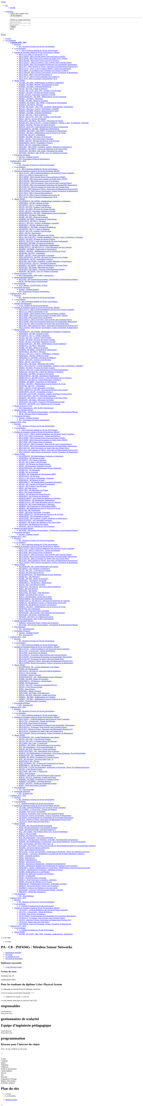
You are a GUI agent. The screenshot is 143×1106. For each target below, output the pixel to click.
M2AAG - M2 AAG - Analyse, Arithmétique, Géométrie (39, 109)
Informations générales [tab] (13, 952)
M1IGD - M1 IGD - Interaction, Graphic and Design (37, 749)
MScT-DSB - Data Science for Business (33, 653)
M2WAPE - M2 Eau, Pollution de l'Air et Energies (37, 526)
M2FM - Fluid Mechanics (28, 860)
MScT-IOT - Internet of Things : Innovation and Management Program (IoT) (46, 661)
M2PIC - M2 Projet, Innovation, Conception (34, 512)
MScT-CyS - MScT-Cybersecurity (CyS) (33, 54)
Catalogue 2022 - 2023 (18, 536)
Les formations (10, 40)
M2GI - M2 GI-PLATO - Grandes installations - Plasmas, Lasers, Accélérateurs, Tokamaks (51, 237)
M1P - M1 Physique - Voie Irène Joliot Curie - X (36, 759)
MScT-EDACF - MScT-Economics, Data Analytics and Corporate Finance (45, 62)
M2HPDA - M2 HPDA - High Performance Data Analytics (40, 775)
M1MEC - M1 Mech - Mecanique (31, 99)
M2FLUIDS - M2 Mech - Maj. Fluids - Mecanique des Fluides (41, 121)
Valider (13, 27)
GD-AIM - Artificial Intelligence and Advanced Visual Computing (42, 807)
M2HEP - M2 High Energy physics (31, 595)
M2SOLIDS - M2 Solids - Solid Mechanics (34, 615)
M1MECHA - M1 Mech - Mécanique (32, 215)
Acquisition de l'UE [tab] (12, 957)
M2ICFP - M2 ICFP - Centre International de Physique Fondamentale (43, 127)
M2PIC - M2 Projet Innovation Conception (34, 611)
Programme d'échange (22, 155)
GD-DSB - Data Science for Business (32, 811)
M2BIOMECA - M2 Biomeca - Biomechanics (35, 583)
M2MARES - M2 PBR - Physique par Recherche (36, 243)
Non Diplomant (19, 283)
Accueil (8, 38)
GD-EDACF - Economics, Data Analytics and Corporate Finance (42, 918)
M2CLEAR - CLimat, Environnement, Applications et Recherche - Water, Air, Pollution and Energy (54, 767)
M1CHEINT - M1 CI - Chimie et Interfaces (34, 205)
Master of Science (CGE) (23, 273)
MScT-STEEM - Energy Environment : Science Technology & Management (46, 663)
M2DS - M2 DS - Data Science (30, 233)
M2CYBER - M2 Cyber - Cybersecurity (33, 771)
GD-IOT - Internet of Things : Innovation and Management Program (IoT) (45, 820)
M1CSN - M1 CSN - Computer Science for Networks (38, 741)
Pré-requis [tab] (9, 955)
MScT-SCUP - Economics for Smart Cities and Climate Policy (41, 731)
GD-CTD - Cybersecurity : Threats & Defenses (35, 912)
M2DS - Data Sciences (27, 689)
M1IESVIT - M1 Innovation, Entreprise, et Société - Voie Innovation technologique (48, 840)
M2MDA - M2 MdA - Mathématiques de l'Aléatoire (37, 697)
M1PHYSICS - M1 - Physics (29, 761)
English (12, 8)
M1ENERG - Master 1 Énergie (30, 675)
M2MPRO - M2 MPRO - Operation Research (35, 781)
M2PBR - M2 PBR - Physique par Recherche (35, 137)
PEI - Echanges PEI (26, 635)
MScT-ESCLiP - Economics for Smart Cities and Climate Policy (41, 659)
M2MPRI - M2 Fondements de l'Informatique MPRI (37, 506)
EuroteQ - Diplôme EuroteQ (29, 157)
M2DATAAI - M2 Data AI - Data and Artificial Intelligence (40, 587)
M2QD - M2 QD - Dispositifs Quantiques (33, 145)
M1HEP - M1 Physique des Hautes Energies (34, 464)
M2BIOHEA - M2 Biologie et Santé (32, 480)
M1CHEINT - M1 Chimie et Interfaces (32, 460)
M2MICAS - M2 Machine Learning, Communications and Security (42, 603)
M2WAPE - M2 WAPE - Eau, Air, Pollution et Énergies (38, 271)
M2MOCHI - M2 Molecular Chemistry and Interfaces (38, 605)
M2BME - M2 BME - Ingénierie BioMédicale (35, 113)
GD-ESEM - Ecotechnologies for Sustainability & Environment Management (46, 818)
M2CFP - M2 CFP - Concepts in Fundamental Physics (38, 685)
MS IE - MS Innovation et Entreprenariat (33, 281)
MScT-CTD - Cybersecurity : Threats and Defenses (37, 651)
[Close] (2, 1053)
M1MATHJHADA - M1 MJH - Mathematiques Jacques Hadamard (42, 97)
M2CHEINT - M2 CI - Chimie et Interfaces (34, 229)
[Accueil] (3, 2)
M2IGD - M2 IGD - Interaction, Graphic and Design (37, 695)
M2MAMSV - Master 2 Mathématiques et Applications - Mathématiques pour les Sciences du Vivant (54, 868)
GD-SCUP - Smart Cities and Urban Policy (34, 822)
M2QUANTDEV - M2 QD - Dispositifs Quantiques (37, 263)
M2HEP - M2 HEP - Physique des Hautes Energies (37, 125)
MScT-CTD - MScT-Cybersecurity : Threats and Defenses (39, 436)
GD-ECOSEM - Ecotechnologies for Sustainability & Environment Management (47, 916)
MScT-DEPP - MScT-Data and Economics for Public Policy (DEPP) (43, 58)
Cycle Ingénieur (20, 48)
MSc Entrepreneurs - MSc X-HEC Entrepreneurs (36, 275)
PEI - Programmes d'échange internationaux (34, 159)
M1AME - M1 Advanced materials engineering (35, 826)
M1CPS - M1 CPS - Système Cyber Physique (35, 207)
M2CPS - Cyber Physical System (30, 687)
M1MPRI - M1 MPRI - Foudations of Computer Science (39, 757)
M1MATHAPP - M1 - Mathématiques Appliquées (36, 755)
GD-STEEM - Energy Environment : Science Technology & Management (45, 924)
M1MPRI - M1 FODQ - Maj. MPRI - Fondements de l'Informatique (43, 103)
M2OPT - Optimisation (27, 876)
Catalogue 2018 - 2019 (18, 898)
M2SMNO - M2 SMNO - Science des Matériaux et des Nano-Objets (43, 265)
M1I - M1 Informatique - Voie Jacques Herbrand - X (37, 747)
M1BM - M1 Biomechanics (28, 669)
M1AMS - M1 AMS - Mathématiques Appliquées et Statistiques (41, 83)
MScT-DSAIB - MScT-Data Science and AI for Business (39, 60)
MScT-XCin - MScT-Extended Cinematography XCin (38, 79)
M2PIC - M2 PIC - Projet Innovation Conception (36, 139)
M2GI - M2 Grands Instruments (30, 492)
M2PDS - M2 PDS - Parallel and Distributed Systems (38, 783)
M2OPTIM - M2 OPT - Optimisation (32, 135)
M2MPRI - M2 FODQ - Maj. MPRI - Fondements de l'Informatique (43, 131)
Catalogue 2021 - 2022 (18, 637)
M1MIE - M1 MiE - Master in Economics (33, 679)
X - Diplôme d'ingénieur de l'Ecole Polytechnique (36, 930)
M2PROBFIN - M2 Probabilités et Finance (34, 516)
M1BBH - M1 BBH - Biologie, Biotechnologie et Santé (38, 85)
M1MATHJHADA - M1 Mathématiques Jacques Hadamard (40, 468)
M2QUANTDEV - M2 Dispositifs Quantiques (35, 520)
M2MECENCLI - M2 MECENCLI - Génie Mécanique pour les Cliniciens (45, 247)
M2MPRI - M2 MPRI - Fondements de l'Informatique (38, 249)
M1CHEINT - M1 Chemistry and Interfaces (34, 569)
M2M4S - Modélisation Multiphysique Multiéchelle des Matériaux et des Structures (48, 866)
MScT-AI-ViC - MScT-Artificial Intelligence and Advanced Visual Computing (46, 173)
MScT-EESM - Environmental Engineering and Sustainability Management (45, 657)
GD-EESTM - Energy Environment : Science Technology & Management (45, 816)
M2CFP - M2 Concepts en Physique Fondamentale (37, 484)
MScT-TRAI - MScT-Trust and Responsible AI (35, 75)
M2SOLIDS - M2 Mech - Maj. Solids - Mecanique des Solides (41, 151)
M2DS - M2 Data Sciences (28, 589)
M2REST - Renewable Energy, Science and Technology (39, 623)
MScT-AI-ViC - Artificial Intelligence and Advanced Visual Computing (44, 649)
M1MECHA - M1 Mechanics (29, 577)
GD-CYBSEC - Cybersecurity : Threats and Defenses (38, 809)
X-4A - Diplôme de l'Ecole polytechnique (33, 305)
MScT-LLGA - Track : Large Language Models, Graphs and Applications (45, 69)
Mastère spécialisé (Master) (23, 277)
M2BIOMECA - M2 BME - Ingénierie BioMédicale (37, 227)
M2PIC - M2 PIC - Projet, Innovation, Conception (36, 255)
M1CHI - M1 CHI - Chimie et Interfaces (33, 89)
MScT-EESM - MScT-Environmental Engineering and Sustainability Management (48, 64)
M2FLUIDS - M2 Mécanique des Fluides (33, 490)
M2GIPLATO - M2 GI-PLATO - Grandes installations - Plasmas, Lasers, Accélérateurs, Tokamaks (54, 123)
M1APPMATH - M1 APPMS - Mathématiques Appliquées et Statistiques (44, 201)
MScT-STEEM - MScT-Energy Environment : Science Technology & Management (48, 73)
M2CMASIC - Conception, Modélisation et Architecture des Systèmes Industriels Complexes (51, 854)
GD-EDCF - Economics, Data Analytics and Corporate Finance (41, 813)
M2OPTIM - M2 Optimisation (29, 510)
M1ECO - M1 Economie (27, 673)
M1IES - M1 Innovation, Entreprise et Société (35, 466)
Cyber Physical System (13, 967)
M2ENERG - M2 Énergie (28, 591)
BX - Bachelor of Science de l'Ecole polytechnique (37, 46)
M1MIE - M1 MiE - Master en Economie (33, 101)
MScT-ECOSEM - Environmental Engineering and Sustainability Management (47, 725)
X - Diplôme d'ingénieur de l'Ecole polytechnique (36, 803)
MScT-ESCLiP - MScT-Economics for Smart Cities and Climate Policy (44, 187)
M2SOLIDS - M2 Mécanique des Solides (33, 524)
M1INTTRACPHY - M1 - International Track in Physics (39, 751)
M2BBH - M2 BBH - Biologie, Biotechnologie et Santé (38, 111)
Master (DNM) (19, 81)
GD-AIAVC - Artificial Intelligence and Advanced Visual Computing (43, 910)
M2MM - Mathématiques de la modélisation (34, 872)
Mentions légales (11, 1100)
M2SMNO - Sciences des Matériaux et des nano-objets (38, 888)
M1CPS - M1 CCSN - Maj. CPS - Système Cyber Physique (40, 91)
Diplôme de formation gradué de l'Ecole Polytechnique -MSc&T (37, 52)
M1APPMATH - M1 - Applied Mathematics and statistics (39, 667)
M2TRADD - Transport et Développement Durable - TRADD (41, 890)
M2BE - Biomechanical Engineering (32, 850)
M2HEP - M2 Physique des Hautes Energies (34, 494)
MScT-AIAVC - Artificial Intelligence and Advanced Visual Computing (44, 719)
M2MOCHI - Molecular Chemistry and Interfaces (36, 874)
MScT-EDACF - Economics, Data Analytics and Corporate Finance (43, 655)
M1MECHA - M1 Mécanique (29, 470)
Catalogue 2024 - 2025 (18, 293)
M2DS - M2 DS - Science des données (32, 119)
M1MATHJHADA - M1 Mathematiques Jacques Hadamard (40, 575)
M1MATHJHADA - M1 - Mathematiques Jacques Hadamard (40, 677)
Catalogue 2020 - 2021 (18, 707)
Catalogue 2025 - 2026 (18, 161)
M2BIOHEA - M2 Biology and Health (32, 581)
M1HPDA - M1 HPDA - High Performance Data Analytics (40, 745)
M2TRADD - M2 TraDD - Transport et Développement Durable (42, 269)
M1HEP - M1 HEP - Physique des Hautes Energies (37, 93)
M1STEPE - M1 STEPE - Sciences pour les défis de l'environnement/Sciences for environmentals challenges (57, 846)
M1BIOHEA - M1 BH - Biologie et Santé (34, 203)
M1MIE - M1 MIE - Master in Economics (33, 579)
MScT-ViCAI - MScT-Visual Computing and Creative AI (39, 77)
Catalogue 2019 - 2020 (18, 795)
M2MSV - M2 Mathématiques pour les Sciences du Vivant (39, 508)
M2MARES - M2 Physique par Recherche (34, 496)
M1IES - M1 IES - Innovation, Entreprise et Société (37, 95)
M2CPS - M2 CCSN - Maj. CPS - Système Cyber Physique (40, 117)
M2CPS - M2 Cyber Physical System (32, 585)
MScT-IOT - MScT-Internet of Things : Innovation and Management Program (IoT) (48, 66)
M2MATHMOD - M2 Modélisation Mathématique (37, 500)
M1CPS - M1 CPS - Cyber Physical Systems (34, 571)
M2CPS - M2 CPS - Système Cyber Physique (35, 231)
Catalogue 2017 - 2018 (18, 926)
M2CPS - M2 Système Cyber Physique (32, 486)
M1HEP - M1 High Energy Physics (31, 573)
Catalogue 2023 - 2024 (18, 422)
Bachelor (17, 44)
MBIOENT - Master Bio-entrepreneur (32, 892)
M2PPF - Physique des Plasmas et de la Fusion (35, 882)
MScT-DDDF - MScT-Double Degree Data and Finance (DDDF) (42, 56)
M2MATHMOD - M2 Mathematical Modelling (35, 599)
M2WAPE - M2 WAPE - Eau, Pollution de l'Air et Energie (39, 404)
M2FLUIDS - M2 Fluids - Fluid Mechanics (34, 593)
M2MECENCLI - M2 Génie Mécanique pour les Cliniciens (40, 502)
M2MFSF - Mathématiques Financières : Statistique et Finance (41, 870)
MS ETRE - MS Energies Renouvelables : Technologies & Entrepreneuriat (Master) (48, 625)
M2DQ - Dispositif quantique (29, 856)
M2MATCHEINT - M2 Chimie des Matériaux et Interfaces (40, 498)
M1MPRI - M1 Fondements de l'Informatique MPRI (37, 474)
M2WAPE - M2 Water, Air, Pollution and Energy (36, 617)
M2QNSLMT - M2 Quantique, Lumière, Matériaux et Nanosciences (43, 518)
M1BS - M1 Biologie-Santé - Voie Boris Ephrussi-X (37, 830)
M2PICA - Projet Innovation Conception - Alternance (38, 880)
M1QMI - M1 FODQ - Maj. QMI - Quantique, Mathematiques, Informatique (46, 107)
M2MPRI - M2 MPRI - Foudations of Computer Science (39, 779)
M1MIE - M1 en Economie (28, 472)
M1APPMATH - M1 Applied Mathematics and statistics (38, 567)
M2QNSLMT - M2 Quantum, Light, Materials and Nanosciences (42, 613)
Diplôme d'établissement (23, 303)
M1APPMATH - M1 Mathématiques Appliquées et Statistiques (41, 456)
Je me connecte (16, 16)
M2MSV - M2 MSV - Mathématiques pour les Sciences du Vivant (42, 133)
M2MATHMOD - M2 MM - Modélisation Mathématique (39, 129)
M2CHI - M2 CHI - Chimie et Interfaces (33, 115)
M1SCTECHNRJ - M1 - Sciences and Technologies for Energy (41, 763)
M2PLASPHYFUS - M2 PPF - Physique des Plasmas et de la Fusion (43, 257)
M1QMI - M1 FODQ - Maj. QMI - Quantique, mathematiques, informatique (46, 934)
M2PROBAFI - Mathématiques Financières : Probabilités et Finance (43, 884)
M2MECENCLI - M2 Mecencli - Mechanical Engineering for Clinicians (44, 601)
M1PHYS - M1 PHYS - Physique (31, 105)
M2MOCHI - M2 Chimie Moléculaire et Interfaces (37, 504)
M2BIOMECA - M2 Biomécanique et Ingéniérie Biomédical (40, 482)
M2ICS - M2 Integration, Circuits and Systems (35, 597)
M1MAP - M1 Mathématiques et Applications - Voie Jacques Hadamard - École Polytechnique (52, 753)
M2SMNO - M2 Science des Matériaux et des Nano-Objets (40, 522)
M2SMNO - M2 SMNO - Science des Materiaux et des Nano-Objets (43, 149)
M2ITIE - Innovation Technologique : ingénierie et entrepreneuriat (42, 864)
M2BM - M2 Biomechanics (28, 683)
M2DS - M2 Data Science (28, 488)
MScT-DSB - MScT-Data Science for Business (35, 318)
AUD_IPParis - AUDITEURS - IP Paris (33, 285)
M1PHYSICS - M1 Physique (29, 476)
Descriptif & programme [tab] (14, 959)
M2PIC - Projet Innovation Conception (32, 701)
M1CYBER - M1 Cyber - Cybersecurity (33, 743)
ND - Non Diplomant (26, 629)
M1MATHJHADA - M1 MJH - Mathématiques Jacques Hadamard (42, 213)
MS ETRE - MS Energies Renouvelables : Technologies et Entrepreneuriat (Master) (48, 279)
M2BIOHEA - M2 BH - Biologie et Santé (34, 225)
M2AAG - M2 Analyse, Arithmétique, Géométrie (36, 478)
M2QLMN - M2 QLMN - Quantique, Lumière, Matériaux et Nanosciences (45, 261)
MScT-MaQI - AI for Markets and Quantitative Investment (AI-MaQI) (43, 71)
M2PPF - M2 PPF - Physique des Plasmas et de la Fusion (39, 141)
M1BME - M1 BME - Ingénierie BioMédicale (35, 87)
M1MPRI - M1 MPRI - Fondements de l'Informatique (38, 219)
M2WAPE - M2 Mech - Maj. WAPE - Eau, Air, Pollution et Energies (43, 153)
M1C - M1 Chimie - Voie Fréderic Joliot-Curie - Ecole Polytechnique (43, 832)
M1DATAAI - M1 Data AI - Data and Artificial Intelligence (40, 671)
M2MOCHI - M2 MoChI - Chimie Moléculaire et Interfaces (40, 380)
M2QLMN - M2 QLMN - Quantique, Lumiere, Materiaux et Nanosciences (45, 147)
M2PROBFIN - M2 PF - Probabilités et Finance (36, 143)
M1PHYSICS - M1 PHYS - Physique (32, 221)
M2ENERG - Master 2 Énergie (30, 691)
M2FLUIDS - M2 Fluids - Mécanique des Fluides (36, 235)
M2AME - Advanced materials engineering (34, 848)
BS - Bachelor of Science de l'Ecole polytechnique (36, 426)
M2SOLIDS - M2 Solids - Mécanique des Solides (36, 267)
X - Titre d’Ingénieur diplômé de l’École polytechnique (38, 50)
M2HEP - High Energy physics (30, 862)
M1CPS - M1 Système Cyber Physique (32, 462)
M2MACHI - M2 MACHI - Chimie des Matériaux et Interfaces (41, 372)
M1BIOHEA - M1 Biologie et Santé (32, 458)
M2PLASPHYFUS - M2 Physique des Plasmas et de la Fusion (41, 514)
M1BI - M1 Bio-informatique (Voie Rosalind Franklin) (38, 828)
